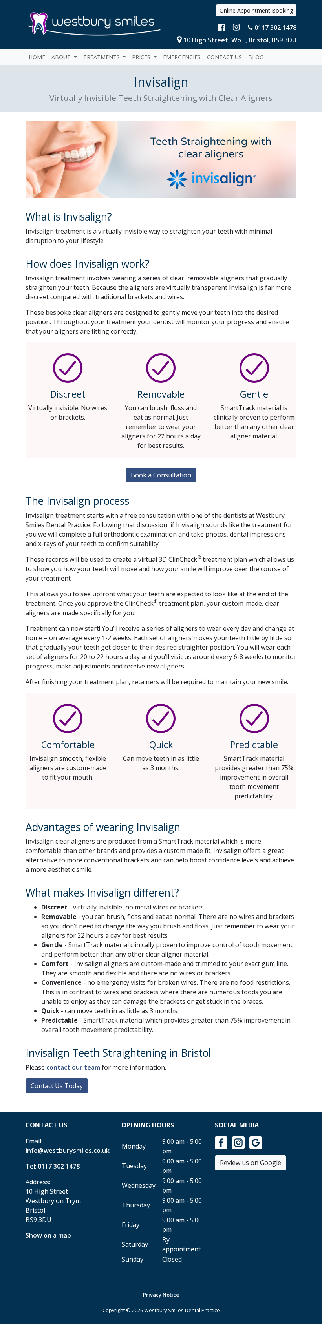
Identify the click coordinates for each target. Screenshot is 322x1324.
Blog (255, 57)
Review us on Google (250, 1162)
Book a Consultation (161, 475)
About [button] (61, 57)
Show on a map (48, 1235)
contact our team (73, 1067)
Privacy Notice (161, 1294)
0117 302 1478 (274, 27)
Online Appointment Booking (256, 10)
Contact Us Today (57, 1085)
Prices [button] (142, 57)
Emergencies (182, 57)
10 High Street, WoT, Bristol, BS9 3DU (239, 40)
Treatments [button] (102, 57)
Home (37, 57)
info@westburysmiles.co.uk (68, 1150)
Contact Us (224, 57)
